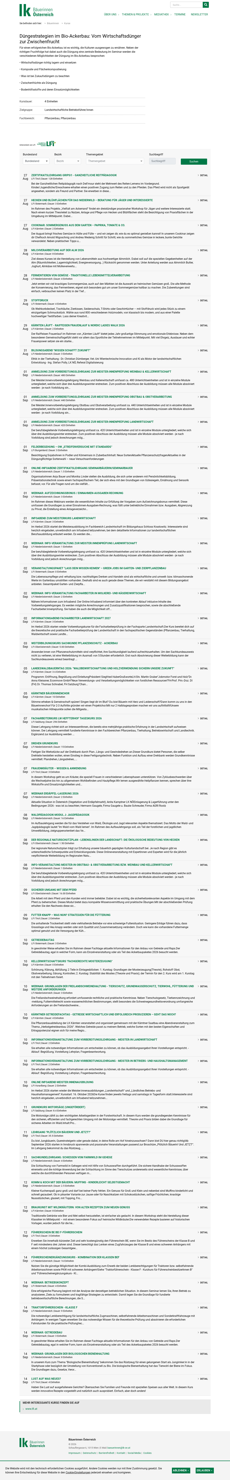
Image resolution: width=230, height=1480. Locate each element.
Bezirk (58, 154)
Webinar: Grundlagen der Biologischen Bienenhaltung (70, 1353)
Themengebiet (94, 154)
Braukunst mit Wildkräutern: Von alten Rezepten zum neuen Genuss (80, 1207)
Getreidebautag (42, 940)
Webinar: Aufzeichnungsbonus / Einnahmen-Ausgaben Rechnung (77, 493)
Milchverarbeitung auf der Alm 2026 (57, 250)
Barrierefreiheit (106, 1453)
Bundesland (30, 154)
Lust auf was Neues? (46, 1378)
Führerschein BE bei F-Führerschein (56, 1232)
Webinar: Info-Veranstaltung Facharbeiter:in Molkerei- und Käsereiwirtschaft (88, 593)
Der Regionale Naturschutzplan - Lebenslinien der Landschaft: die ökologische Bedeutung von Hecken (105, 839)
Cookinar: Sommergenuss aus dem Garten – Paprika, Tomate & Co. (78, 225)
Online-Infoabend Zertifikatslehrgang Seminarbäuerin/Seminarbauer (82, 468)
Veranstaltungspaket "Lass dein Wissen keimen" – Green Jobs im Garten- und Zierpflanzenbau (98, 568)
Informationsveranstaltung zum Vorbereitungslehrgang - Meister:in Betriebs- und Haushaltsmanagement (109, 1060)
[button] (36, 161)
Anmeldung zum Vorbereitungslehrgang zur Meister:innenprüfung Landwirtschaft (92, 421)
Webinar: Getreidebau (46, 1332)
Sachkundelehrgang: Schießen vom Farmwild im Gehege (71, 1157)
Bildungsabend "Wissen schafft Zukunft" (60, 350)
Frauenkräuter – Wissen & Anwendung (58, 768)
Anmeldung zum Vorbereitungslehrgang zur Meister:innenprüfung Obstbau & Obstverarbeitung (101, 396)
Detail (204, 175)
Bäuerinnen (53, 23)
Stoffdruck (39, 300)
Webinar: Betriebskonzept (50, 1282)
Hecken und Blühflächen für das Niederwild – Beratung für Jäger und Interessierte (92, 200)
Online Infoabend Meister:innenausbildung (62, 1082)
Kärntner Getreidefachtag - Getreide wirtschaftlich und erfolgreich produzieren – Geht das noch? (103, 1014)
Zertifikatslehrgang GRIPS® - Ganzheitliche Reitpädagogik (74, 175)
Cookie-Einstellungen (78, 1472)
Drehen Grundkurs (44, 743)
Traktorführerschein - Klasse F (54, 1307)
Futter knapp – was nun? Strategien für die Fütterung (70, 915)
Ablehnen (180, 1470)
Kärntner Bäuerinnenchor (50, 693)
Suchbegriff (156, 154)
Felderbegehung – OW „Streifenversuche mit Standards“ (71, 446)
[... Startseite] (36, 9)
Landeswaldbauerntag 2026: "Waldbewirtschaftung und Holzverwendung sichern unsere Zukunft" (102, 668)
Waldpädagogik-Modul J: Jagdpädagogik (60, 814)
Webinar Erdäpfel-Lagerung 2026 (54, 793)
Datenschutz (89, 1453)
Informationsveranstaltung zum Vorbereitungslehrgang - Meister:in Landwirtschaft (94, 1039)
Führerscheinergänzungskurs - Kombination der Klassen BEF (75, 1257)
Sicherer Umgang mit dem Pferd (54, 889)
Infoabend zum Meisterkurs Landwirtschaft (63, 518)
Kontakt (121, 1453)
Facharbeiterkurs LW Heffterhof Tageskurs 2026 (66, 718)
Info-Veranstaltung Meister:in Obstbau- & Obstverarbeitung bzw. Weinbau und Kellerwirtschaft (101, 864)
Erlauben (203, 1470)
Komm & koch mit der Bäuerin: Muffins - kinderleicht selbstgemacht (80, 1182)
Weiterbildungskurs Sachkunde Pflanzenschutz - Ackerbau (74, 643)
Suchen (193, 161)
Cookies (147, 1453)
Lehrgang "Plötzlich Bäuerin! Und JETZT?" (61, 1132)
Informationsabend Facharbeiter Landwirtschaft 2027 (71, 618)
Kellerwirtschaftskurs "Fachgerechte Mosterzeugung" (71, 961)
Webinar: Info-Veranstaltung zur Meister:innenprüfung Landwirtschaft (84, 543)
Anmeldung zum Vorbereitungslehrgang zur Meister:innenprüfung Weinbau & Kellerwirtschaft (101, 371)
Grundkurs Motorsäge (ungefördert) (58, 1107)
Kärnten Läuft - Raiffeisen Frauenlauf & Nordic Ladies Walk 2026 (78, 325)
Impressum (74, 1453)
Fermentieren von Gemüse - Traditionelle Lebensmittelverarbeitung (80, 275)
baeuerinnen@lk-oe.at (118, 1447)
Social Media (134, 1453)
